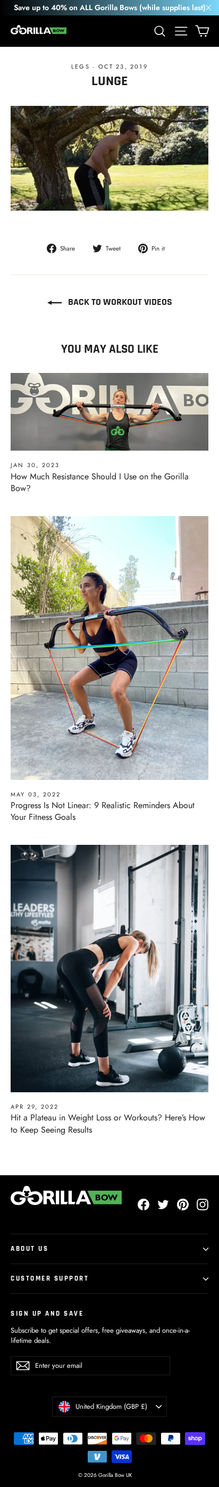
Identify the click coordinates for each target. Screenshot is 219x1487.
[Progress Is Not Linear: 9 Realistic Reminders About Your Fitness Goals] (109, 648)
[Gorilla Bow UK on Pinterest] (183, 1204)
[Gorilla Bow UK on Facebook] (143, 1204)
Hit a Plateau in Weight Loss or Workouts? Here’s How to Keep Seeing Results (108, 1123)
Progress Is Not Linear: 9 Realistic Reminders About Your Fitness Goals (103, 811)
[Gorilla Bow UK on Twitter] (163, 1204)
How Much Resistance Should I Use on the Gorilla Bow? (100, 482)
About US (29, 1248)
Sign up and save (47, 1313)
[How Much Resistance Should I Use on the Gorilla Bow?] (109, 412)
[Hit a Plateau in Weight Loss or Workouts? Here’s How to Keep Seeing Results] (109, 968)
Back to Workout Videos (119, 302)
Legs (80, 66)
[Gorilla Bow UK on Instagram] (202, 1204)
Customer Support (50, 1278)
